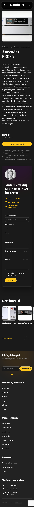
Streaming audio (25, 47)
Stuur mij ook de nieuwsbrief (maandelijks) (15, 274)
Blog (3, 401)
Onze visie (5, 388)
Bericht (7, 259)
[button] (25, 338)
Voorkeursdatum (10, 216)
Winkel (4, 405)
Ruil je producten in (8, 467)
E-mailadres (9, 242)
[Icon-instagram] (7, 374)
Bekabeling (6, 444)
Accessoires (6, 449)
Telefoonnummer (11, 251)
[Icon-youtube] (12, 374)
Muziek (4, 396)
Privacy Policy (18, 503)
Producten (5, 47)
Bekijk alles (6, 423)
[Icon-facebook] (3, 374)
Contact (4, 409)
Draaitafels (6, 436)
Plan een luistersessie (9, 463)
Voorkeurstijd (9, 224)
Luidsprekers (6, 428)
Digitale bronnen (14, 47)
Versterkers (6, 432)
